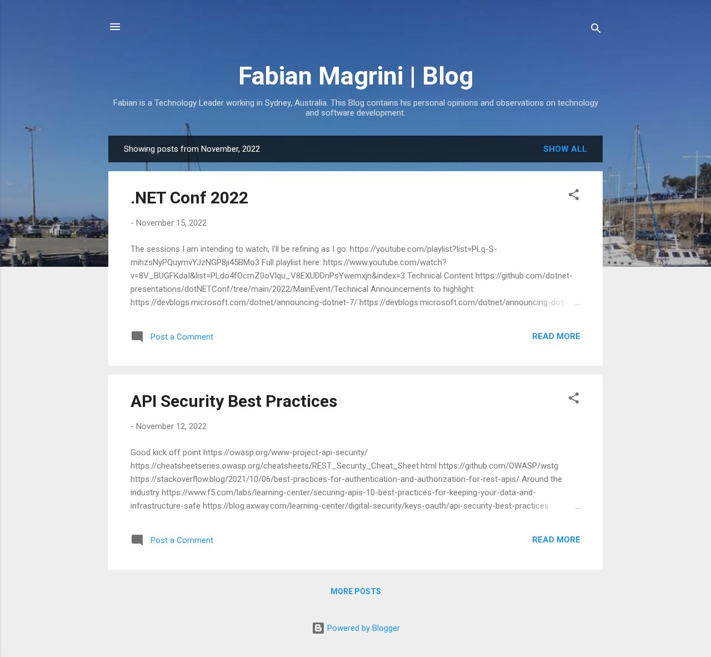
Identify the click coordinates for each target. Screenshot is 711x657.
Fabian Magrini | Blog (355, 76)
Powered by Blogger (362, 628)
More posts (356, 591)
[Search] (596, 30)
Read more (556, 336)
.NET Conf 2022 (189, 197)
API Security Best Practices (234, 401)
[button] (573, 196)
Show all (565, 149)
